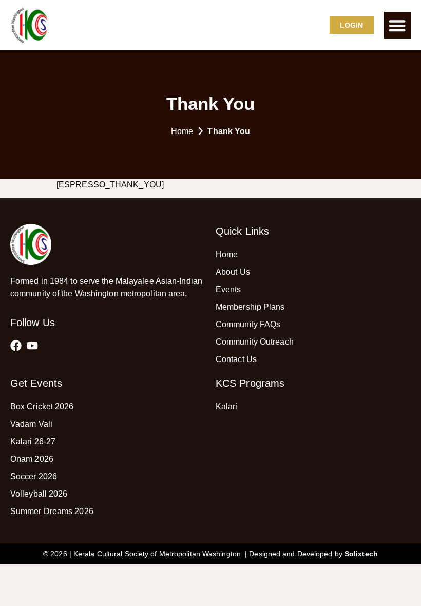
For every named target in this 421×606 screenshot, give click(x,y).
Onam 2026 (31, 458)
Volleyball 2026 (39, 493)
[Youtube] (32, 345)
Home (182, 131)
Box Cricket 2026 (42, 406)
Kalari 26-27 (32, 441)
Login (351, 25)
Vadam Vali (31, 424)
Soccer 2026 (33, 476)
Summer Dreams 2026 (51, 511)
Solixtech (361, 554)
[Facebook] (16, 345)
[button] (397, 25)
